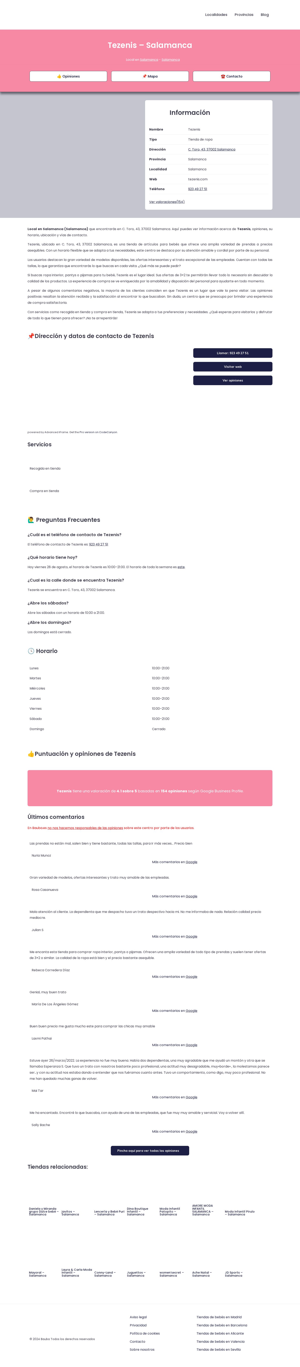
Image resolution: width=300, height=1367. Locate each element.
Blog (265, 14)
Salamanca (149, 59)
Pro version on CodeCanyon (98, 432)
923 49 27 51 (98, 544)
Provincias (244, 14)
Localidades (216, 14)
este (181, 567)
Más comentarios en (174, 862)
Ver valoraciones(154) (167, 202)
